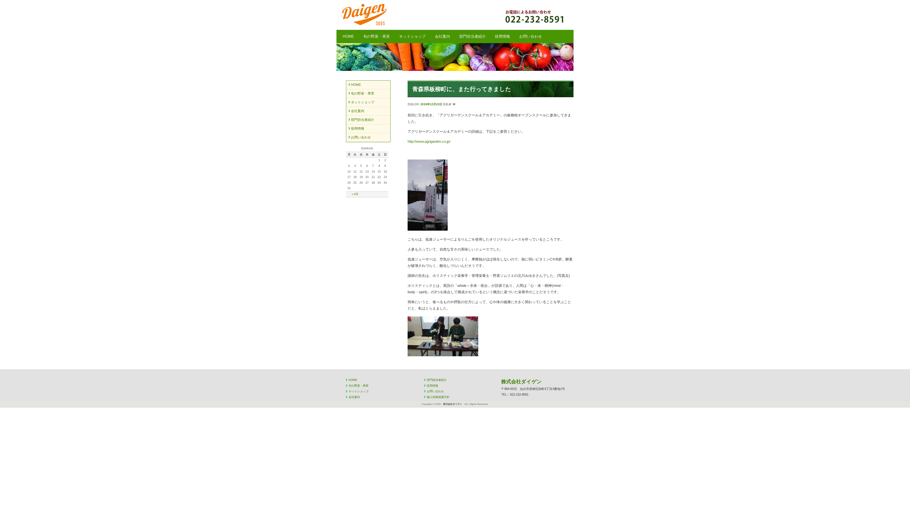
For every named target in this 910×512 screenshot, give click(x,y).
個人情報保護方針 (438, 397)
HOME (348, 36)
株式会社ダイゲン (404, 14)
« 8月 (355, 194)
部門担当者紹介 (472, 36)
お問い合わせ (530, 36)
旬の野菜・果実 (376, 36)
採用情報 (502, 36)
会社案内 (442, 36)
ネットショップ (412, 36)
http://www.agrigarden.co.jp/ (429, 141)
